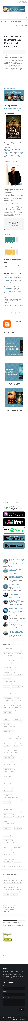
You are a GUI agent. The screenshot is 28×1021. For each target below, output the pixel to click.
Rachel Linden (7, 802)
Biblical (17, 887)
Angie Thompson (7, 660)
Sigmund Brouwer (8, 833)
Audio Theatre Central (8, 907)
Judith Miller (7, 740)
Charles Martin (17, 674)
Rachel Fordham (17, 800)
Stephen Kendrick (8, 835)
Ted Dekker (14, 849)
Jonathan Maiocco (15, 189)
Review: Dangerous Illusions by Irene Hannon (16, 593)
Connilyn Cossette (8, 681)
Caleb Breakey (7, 669)
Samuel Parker (7, 821)
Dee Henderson (16, 686)
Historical (11, 877)
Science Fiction (7, 892)
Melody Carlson (8, 774)
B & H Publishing (7, 665)
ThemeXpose (22, 1019)
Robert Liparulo (8, 814)
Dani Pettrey (18, 684)
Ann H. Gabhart (7, 662)
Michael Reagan (7, 776)
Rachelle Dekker (8, 804)
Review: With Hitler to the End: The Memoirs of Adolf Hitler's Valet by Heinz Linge (16, 633)
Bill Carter (18, 665)
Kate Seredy (16, 745)
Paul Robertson (7, 795)
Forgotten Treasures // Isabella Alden (15, 569)
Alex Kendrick (7, 650)
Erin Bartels (18, 698)
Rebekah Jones (7, 811)
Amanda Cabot (7, 653)
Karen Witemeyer (8, 743)
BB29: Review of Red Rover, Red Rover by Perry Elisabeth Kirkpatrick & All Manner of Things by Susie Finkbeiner (17, 561)
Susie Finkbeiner (8, 842)
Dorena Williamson (8, 691)
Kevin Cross (6, 752)
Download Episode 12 (9, 88)
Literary (19, 889)
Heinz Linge (6, 705)
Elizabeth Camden (8, 693)
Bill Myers (6, 667)
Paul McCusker (7, 792)
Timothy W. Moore (8, 856)
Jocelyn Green (7, 738)
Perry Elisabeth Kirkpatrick (10, 797)
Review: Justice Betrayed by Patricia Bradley (16, 609)
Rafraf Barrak (7, 807)
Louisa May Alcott (8, 764)
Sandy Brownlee (8, 823)
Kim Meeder (6, 755)
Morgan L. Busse (8, 781)
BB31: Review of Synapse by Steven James (14, 384)
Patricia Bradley (8, 790)
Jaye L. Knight (7, 724)
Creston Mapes (7, 684)
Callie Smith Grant (8, 672)
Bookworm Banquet (19, 1017)
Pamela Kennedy (8, 788)
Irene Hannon (7, 707)
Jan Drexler (7, 719)
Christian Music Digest (9, 909)
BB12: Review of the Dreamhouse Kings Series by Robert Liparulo (17, 601)
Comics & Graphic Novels (9, 889)
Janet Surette (7, 721)
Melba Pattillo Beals (9, 771)
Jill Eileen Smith (8, 733)
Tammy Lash (17, 847)
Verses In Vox (6, 911)
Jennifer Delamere (8, 731)
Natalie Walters (7, 785)
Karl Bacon (19, 743)
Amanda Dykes (18, 653)
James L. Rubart (7, 714)
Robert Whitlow (7, 816)
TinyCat (8, 275)
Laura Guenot (17, 759)
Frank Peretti (7, 700)
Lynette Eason (7, 766)
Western (19, 882)
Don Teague (6, 688)
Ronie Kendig (19, 816)
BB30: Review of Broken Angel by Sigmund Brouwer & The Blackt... (14, 410)
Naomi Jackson (7, 783)
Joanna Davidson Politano (10, 736)
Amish (22, 892)
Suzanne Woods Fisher (9, 845)
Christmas (6, 894)
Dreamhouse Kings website (11, 161)
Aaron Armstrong (8, 648)
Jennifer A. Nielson (8, 726)
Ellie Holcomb (7, 698)
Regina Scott (18, 811)
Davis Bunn (6, 686)
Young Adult (16, 892)
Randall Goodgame (8, 809)
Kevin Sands (16, 752)
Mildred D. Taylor (8, 778)
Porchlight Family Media (9, 905)
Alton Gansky (18, 650)
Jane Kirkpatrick (17, 719)
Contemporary (19, 880)
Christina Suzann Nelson (10, 676)
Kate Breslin (7, 745)
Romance (6, 882)
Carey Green (7, 674)
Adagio (8, 288)
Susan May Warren (8, 840)
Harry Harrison (7, 703)
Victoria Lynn (7, 861)
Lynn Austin (17, 766)
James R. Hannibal (8, 717)
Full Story (6, 268)
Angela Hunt (18, 658)
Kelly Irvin (6, 750)
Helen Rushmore (17, 705)
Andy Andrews (7, 658)
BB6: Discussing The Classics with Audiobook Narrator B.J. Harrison (15, 586)
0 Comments (14, 51)
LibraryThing (7, 280)
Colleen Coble (7, 679)
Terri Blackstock (8, 852)
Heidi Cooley (18, 703)
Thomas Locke (7, 854)
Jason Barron (17, 721)
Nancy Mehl (18, 781)
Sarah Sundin (7, 828)
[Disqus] (14, 436)
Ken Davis (15, 750)
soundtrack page (8, 195)
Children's (12, 882)
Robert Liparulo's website (10, 160)
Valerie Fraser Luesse (9, 859)
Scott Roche (17, 828)
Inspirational (14, 894)
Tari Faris (6, 849)
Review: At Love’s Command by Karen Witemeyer (16, 623)
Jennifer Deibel (7, 729)
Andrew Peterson (8, 655)
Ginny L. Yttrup (17, 700)
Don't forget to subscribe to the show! (13, 305)
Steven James (7, 837)
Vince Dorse (17, 861)
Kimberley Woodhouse (9, 757)
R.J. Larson (6, 800)
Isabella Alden (18, 707)
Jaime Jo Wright (7, 712)
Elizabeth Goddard (8, 695)
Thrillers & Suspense (9, 880)
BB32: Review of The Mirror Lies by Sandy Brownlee (14, 358)
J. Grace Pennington (8, 710)
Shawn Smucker (7, 830)
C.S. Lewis (15, 667)
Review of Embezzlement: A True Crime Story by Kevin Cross (16, 578)
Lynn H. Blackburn (8, 769)
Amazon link (8, 147)
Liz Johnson (16, 762)
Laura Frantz (7, 759)
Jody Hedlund (18, 738)
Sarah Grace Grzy (8, 826)
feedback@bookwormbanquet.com (13, 299)
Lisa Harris (6, 762)
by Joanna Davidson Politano (11, 866)
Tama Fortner (7, 847)
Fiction (5, 877)
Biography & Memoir (8, 887)
